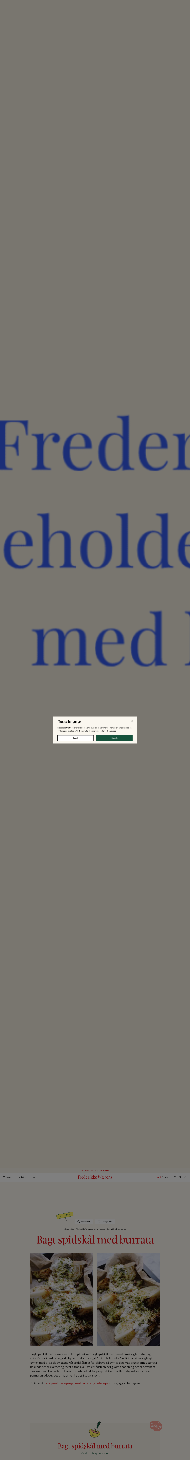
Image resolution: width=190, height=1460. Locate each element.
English (115, 738)
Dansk (75, 738)
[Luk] (132, 721)
